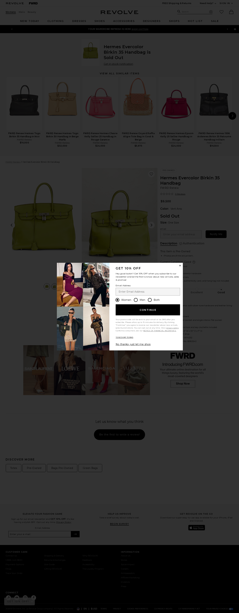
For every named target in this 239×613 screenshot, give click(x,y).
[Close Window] (180, 265)
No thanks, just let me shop (133, 344)
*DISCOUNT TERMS (124, 337)
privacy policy (172, 328)
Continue (148, 309)
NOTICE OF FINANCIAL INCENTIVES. (159, 331)
